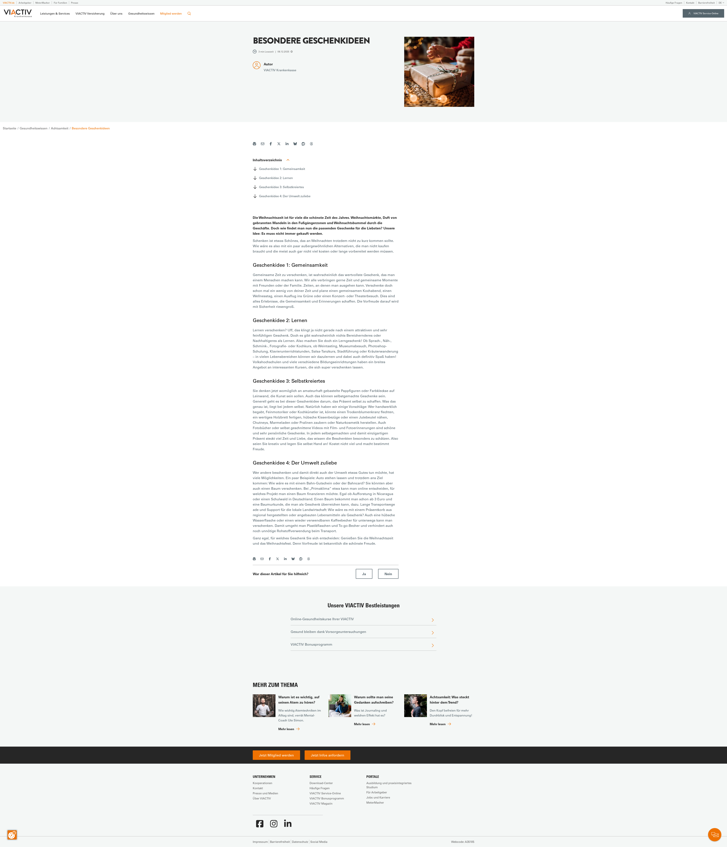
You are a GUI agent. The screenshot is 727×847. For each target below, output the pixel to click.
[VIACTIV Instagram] (274, 825)
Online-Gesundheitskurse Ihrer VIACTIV (322, 619)
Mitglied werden (171, 13)
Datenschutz (300, 842)
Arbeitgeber (25, 2)
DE (720, 2)
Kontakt (690, 2)
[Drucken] (254, 144)
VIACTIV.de (9, 2)
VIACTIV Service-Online (705, 13)
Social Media (318, 842)
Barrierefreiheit (706, 2)
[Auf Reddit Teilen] (303, 144)
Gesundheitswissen (141, 13)
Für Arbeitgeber (376, 792)
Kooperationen (262, 783)
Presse (74, 2)
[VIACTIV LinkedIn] (288, 825)
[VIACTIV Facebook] (260, 825)
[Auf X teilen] (279, 144)
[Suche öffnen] (189, 13)
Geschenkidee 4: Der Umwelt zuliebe (284, 196)
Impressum (260, 842)
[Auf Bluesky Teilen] (295, 144)
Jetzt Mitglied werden (276, 755)
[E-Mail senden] (262, 144)
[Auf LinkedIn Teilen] (287, 144)
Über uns (116, 13)
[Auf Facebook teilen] (270, 144)
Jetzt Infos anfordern (327, 755)
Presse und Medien (265, 793)
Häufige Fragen (674, 2)
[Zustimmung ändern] (12, 834)
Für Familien (60, 2)
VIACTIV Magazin (321, 803)
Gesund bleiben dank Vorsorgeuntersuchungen (328, 631)
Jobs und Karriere (378, 797)
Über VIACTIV (262, 798)
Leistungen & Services (55, 13)
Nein (388, 574)
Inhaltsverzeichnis (267, 160)
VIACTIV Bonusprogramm (311, 644)
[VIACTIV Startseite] (18, 13)
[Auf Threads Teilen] (311, 144)
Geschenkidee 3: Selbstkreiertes (281, 187)
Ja (364, 574)
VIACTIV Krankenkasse (280, 70)
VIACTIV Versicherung (90, 13)
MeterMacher (42, 2)
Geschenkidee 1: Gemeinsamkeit (282, 169)
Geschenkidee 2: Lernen (276, 178)
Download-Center (321, 783)
